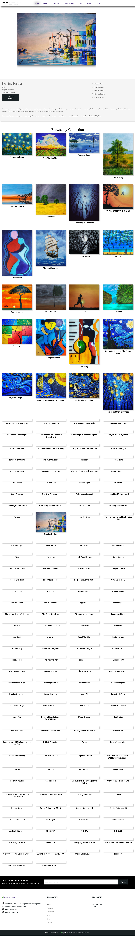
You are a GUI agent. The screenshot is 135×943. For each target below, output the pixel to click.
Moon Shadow (84, 717)
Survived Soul (84, 506)
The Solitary (118, 177)
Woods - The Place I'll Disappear (84, 471)
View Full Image (98, 87)
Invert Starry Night (17, 460)
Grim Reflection (84, 568)
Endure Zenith (17, 603)
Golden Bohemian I (17, 820)
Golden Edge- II (118, 603)
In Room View (98, 84)
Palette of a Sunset (51, 706)
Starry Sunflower (17, 157)
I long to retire (118, 591)
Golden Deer (84, 820)
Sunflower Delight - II (50, 648)
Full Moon (51, 557)
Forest (84, 742)
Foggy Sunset (84, 603)
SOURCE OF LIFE (118, 580)
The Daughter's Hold (50, 614)
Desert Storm (50, 546)
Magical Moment (17, 471)
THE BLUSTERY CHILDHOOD (118, 211)
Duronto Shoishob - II (51, 626)
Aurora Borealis (50, 694)
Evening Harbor (50, 534)
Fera (84, 312)
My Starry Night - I (16, 398)
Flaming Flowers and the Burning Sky (118, 518)
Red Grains (118, 717)
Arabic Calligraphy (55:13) (50, 808)
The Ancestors (84, 671)
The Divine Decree (50, 580)
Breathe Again (84, 483)
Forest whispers (118, 683)
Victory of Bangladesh (17, 865)
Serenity (118, 312)
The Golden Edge (17, 706)
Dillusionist (50, 591)
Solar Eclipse (118, 557)
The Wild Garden (51, 756)
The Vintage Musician (51, 358)
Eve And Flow (17, 731)
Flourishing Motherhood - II (16, 506)
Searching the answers (84, 223)
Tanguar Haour (84, 155)
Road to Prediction (51, 603)
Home (37, 3)
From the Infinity (118, 694)
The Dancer (17, 483)
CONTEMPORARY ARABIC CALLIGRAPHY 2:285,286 (118, 757)
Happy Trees (17, 660)
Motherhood (17, 278)
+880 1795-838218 (11, 912)
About (45, 3)
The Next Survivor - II (50, 494)
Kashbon (84, 460)
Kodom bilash (118, 637)
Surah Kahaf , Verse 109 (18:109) (50, 854)
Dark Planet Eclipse (84, 557)
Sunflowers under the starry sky (50, 448)
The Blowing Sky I (50, 158)
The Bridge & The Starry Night (17, 423)
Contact (98, 3)
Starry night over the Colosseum (118, 842)
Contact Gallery (98, 97)
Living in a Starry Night (118, 423)
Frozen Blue (84, 769)
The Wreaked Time (17, 671)
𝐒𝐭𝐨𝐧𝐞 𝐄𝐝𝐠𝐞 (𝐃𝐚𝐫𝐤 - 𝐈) (50, 865)
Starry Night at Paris (17, 842)
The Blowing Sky (51, 660)
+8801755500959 (11, 910)
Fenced (17, 517)
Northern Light (17, 546)
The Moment (50, 217)
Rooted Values (84, 591)
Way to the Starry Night (118, 435)
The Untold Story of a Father (17, 614)
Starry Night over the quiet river (84, 448)
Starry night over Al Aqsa (84, 842)
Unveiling (50, 637)
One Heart (50, 842)
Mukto (17, 626)
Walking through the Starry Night (50, 400)
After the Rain (50, 312)
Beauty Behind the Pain (50, 471)
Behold (51, 769)
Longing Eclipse (118, 568)
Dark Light (50, 820)
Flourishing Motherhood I (118, 494)
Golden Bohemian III (84, 808)
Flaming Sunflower (84, 794)
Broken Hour (118, 731)
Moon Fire (17, 717)
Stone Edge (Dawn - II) (84, 854)
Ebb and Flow (118, 660)
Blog (80, 3)
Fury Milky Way (84, 637)
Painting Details (98, 90)
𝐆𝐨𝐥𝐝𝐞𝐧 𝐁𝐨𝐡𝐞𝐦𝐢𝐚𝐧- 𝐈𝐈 (118, 808)
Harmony (84, 366)
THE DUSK (118, 831)
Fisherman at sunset (84, 494)
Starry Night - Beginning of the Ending (84, 782)
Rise (17, 557)
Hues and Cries (50, 671)
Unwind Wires (118, 820)
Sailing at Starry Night (84, 400)
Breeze (118, 257)
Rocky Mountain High (118, 671)
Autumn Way (17, 648)
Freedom (118, 854)
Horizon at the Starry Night (118, 412)
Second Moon (118, 546)
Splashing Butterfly (51, 683)
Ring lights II (17, 591)
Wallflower (118, 626)
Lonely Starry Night (51, 423)
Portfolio (57, 3)
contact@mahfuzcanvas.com (15, 907)
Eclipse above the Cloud (84, 580)
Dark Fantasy (84, 256)
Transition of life (51, 781)
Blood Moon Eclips (17, 568)
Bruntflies (118, 483)
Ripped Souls (16, 808)
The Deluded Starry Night (84, 423)
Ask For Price (10, 97)
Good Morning (17, 312)
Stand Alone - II (118, 648)
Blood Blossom (17, 494)
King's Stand (118, 769)
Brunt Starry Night (118, 448)
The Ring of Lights (50, 568)
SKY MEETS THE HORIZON (51, 794)
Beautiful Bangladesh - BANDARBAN (50, 718)
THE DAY (84, 831)
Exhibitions (69, 3)
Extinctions (118, 460)
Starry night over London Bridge (16, 854)
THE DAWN (50, 831)
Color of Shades (17, 781)
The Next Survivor (50, 268)
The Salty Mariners (51, 460)
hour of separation (118, 742)
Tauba (118, 794)
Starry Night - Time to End (118, 781)
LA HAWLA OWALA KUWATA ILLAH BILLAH (17, 795)
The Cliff (17, 769)
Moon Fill (84, 694)
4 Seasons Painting (17, 756)
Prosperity (16, 346)
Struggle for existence (84, 614)
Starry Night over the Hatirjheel (84, 435)
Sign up (123, 882)
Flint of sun (84, 706)
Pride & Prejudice (50, 742)
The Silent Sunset (16, 206)
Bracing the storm (16, 694)
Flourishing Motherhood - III (50, 506)
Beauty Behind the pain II (84, 731)
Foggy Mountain (118, 471)
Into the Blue (84, 517)
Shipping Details (99, 94)
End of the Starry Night (16, 435)
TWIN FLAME (50, 483)
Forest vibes (84, 683)
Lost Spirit (17, 637)
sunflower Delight (84, 648)
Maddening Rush (17, 580)
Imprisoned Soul (118, 614)
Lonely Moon (84, 626)
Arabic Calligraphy (16, 831)
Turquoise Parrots (84, 756)
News (89, 3)
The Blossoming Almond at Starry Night (50, 436)
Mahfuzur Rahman (70, 933)
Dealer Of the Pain (118, 706)
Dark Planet (84, 546)
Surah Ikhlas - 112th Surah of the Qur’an (17, 743)
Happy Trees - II (84, 660)
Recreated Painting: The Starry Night (118, 352)
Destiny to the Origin (16, 683)
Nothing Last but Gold (118, 506)
